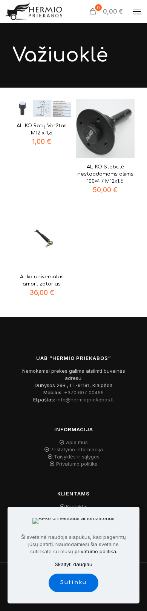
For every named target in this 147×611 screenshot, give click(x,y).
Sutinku (73, 582)
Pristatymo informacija (77, 449)
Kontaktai (76, 506)
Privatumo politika (77, 464)
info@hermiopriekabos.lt (85, 400)
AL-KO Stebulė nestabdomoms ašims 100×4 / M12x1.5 (105, 174)
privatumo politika (95, 551)
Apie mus (77, 442)
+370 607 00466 (84, 392)
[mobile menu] (136, 11)
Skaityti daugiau (73, 564)
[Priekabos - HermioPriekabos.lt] (34, 11)
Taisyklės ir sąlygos (77, 457)
